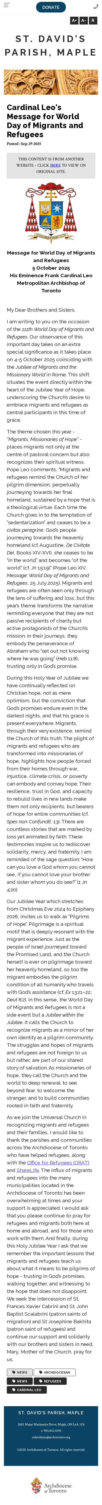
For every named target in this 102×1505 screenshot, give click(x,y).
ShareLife (28, 1170)
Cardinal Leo (28, 1390)
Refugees (51, 1381)
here (55, 165)
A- (83, 20)
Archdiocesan (56, 1372)
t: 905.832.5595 (51, 1431)
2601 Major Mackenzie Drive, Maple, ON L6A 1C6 (51, 1424)
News (21, 1372)
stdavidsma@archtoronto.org (51, 1437)
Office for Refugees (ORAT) (58, 1162)
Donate (51, 7)
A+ (74, 20)
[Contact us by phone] (96, 7)
